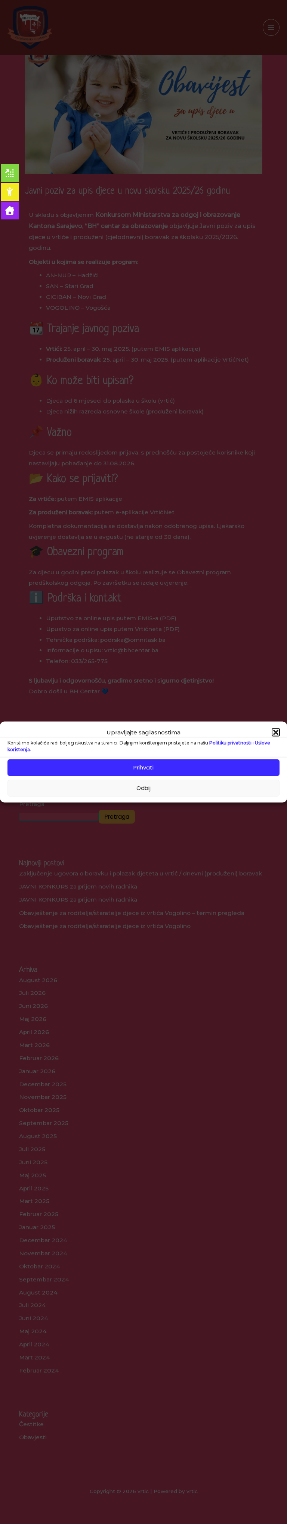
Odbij (143, 788)
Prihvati (143, 767)
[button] (276, 732)
